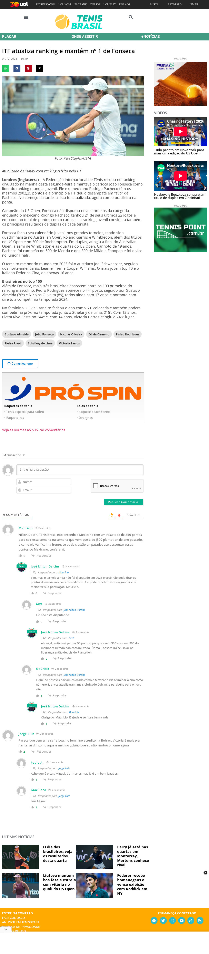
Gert (71, 638)
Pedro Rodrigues (127, 334)
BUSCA (154, 4)
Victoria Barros (69, 343)
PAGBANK (80, 4)
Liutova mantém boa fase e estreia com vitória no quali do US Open (59, 882)
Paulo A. (37, 762)
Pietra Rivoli (12, 343)
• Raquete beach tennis (93, 412)
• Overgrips (85, 418)
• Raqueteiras (14, 418)
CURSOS (95, 4)
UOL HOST (65, 4)
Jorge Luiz (64, 768)
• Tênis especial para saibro (24, 412)
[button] (26, 17)
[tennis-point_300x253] (180, 250)
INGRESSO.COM (45, 4)
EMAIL (194, 4)
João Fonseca (44, 334)
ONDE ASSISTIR (85, 36)
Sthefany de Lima (40, 343)
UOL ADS (124, 4)
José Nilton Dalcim (45, 566)
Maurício (63, 572)
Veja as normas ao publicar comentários (33, 430)
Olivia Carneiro (99, 334)
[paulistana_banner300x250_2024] (180, 104)
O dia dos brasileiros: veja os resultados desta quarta (57, 854)
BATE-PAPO (174, 4)
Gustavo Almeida (16, 334)
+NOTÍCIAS (150, 36)
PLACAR (9, 36)
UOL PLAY (109, 4)
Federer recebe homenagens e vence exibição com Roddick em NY (132, 884)
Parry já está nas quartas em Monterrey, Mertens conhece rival (133, 856)
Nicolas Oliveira (71, 334)
